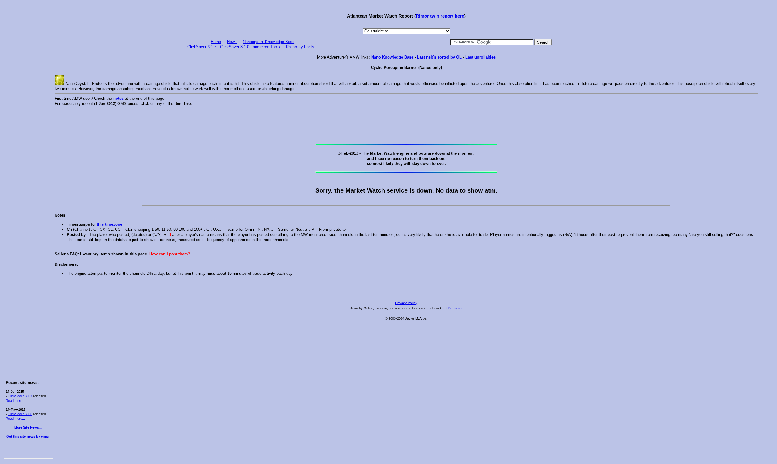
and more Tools (266, 47)
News (232, 41)
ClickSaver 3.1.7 (20, 396)
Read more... (15, 400)
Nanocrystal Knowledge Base (268, 41)
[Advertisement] (28, 95)
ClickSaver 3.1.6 (20, 414)
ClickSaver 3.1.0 (234, 47)
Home (216, 41)
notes (118, 98)
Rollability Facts (300, 47)
